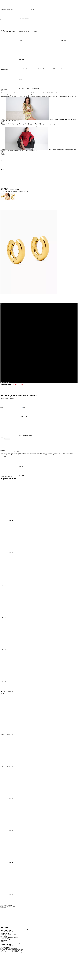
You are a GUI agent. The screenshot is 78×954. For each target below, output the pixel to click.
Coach (1, 94)
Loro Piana (16, 95)
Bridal (6, 123)
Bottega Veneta (27, 92)
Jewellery (14, 931)
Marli (50, 95)
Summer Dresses (19, 123)
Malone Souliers (33, 95)
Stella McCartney (42, 96)
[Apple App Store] (4, 948)
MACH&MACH (21, 95)
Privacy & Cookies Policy (14, 942)
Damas (4, 94)
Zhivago (70, 96)
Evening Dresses (11, 123)
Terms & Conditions (4, 942)
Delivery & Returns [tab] (17, 451)
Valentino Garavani (64, 96)
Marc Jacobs (46, 95)
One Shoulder (32, 126)
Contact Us (2, 934)
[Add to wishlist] (14, 446)
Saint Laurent (22, 929)
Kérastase (2, 95)
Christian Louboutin (65, 92)
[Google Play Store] (13, 948)
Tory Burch (48, 96)
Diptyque (8, 94)
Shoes (5, 931)
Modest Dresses (35, 123)
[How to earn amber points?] (9, 422)
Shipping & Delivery (4, 945)
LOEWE (6, 95)
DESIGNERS (3, 119)
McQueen (53, 95)
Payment (9, 934)
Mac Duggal (27, 95)
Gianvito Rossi (42, 94)
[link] (32, 31)
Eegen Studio (10, 124)
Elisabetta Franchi (22, 94)
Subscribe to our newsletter (6, 905)
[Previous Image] (9, 205)
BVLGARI (49, 92)
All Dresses (2, 123)
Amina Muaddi (12, 92)
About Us (2, 937)
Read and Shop (3, 940)
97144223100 (15, 951)
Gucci (54, 94)
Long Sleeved (9, 126)
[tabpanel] (39, 454)
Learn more (30, 435)
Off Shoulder (26, 126)
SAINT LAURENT (19, 96)
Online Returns (12, 945)
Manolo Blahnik (40, 95)
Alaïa (7, 92)
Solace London (35, 96)
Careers (6, 937)
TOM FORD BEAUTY (55, 96)
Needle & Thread (4, 96)
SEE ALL (2, 479)
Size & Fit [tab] (12, 451)
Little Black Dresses (27, 123)
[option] (39, 440)
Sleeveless (20, 126)
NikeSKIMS (10, 96)
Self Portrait (41, 124)
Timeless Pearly (5, 384)
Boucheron (33, 92)
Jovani (67, 94)
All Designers (3, 92)
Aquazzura (17, 92)
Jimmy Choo (63, 94)
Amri (6, 124)
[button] (2, 30)
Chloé (60, 92)
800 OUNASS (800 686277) (17, 950)
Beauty (10, 931)
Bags (8, 931)
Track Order (13, 934)
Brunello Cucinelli (40, 92)
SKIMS (30, 96)
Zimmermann (74, 96)
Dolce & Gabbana (14, 94)
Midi (3, 126)
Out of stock (2, 450)
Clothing (2, 931)
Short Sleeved (15, 126)
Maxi (5, 126)
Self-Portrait (26, 96)
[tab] (2, 197)
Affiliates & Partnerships (13, 937)
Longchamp (11, 95)
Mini (1, 126)
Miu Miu (57, 95)
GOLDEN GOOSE (49, 94)
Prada (14, 96)
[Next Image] (9, 298)
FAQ (6, 934)
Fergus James (35, 94)
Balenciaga (22, 92)
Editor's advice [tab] (3, 451)
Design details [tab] (8, 451)
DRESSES (2, 149)
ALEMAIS (2, 124)
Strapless (37, 126)
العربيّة (32, 9)
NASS (60, 95)
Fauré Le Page (29, 94)
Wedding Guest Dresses (44, 123)
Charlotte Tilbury (55, 92)
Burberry (45, 92)
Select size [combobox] (2, 438)
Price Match (22, 942)
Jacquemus (57, 94)
